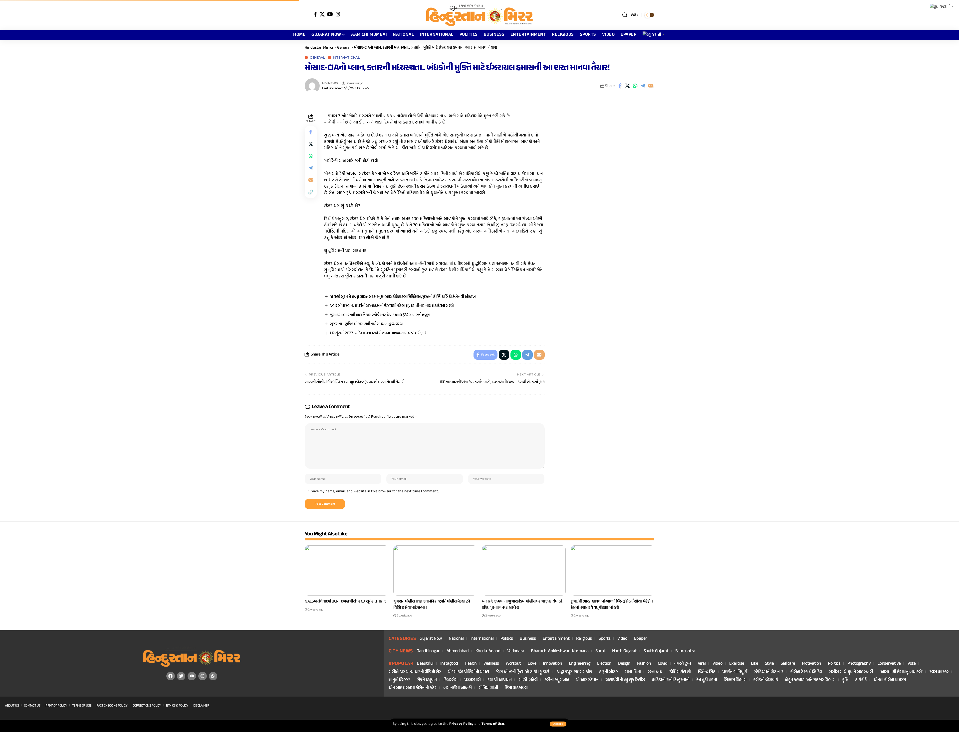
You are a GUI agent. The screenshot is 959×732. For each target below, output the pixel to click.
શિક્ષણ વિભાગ (735, 680)
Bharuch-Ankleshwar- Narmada (560, 651)
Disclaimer (201, 705)
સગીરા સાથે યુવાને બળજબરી (851, 672)
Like (754, 663)
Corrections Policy (147, 705)
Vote (912, 663)
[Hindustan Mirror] (479, 15)
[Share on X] (627, 86)
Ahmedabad (458, 651)
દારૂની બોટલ (608, 672)
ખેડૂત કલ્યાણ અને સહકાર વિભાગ (810, 680)
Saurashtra (685, 651)
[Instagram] (338, 14)
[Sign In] (308, 15)
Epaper (640, 638)
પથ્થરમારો (472, 680)
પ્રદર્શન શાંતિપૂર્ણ (734, 672)
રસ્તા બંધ (655, 672)
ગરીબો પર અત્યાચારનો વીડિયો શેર (415, 672)
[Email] (650, 86)
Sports (604, 638)
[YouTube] (330, 14)
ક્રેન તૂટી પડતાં (706, 680)
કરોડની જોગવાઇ (765, 680)
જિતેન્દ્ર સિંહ (706, 672)
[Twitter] (181, 676)
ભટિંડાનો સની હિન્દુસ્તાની (670, 680)
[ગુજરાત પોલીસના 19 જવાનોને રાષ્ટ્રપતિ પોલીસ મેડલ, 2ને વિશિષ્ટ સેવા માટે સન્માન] (435, 570)
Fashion (644, 663)
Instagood (449, 663)
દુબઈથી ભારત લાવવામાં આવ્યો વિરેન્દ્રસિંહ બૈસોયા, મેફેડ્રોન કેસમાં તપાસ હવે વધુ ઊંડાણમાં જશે (612, 604)
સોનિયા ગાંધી (488, 688)
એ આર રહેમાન (587, 680)
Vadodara (515, 651)
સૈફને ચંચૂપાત (427, 680)
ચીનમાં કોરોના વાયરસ (890, 680)
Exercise (736, 663)
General (317, 57)
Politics (506, 638)
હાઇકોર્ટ (861, 680)
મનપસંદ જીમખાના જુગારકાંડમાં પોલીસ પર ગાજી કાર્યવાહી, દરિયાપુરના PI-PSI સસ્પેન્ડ (522, 604)
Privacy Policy (461, 724)
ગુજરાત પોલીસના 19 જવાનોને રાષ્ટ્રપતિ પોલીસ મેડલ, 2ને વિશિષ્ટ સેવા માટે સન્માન (431, 604)
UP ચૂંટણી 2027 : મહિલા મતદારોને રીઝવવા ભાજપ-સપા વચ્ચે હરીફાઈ (378, 333)
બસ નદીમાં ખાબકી (457, 688)
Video (622, 638)
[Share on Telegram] (643, 86)
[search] (625, 14)
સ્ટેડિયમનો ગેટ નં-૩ (768, 672)
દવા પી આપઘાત (499, 680)
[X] (322, 14)
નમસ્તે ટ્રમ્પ (682, 663)
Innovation (552, 663)
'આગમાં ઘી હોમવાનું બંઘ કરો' (901, 672)
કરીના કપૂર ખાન (556, 680)
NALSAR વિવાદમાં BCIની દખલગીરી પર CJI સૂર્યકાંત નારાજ (345, 601)
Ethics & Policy (177, 705)
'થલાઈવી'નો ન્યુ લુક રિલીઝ (625, 680)
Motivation (811, 663)
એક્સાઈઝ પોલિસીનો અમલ (468, 672)
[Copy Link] (311, 192)
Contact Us (32, 705)
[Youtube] (192, 676)
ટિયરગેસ (451, 680)
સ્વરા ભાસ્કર (939, 672)
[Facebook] (315, 14)
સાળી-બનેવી (527, 680)
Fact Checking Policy (111, 705)
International (346, 57)
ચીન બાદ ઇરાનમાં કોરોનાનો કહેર (413, 688)
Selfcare (788, 663)
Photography (859, 663)
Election (604, 663)
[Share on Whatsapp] (635, 86)
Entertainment (556, 638)
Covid (663, 663)
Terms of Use (492, 724)
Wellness (491, 663)
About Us (12, 705)
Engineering (579, 663)
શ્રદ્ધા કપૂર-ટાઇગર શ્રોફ (574, 672)
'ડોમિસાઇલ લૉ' (680, 672)
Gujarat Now (431, 638)
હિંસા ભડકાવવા (516, 688)
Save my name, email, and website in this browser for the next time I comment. (375, 491)
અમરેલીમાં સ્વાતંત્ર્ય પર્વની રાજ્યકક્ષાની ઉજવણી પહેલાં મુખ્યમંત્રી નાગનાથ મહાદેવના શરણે (392, 306)
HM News (330, 83)
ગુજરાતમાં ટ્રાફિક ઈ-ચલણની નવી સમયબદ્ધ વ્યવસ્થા (366, 324)
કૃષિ (845, 680)
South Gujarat (656, 651)
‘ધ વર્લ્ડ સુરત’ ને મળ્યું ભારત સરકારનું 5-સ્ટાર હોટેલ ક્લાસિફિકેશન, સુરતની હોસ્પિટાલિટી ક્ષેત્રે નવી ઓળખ (403, 297)
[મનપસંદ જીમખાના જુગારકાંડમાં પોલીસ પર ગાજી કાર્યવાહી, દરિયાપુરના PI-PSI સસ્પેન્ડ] (524, 570)
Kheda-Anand (488, 651)
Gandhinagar (428, 651)
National (456, 638)
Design (624, 663)
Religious (584, 638)
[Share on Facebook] (619, 86)
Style (769, 663)
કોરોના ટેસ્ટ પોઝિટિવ (806, 672)
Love (532, 663)
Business (528, 638)
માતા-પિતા (633, 672)
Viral (702, 663)
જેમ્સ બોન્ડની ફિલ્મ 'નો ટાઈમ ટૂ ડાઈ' (522, 672)
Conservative (889, 663)
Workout (513, 663)
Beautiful (425, 663)
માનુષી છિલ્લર (399, 680)
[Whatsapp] (213, 676)
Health (471, 663)
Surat (600, 651)
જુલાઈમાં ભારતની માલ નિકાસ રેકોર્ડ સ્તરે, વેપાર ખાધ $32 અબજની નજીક (380, 315)
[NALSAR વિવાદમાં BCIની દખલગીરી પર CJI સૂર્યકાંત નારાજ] (346, 570)
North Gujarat (624, 651)
